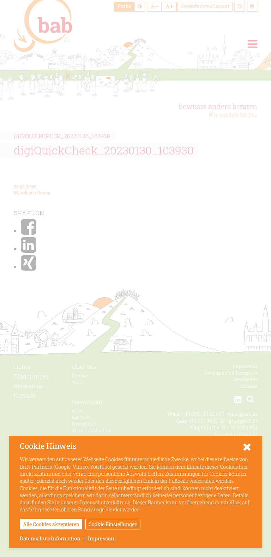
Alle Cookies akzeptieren (51, 524)
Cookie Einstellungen (113, 524)
